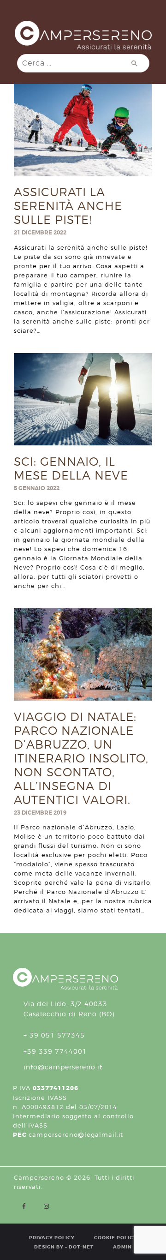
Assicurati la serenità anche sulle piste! (68, 206)
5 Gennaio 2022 (36, 488)
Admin (122, 1247)
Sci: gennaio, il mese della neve (71, 468)
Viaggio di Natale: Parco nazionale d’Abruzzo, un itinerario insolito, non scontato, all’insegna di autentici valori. (81, 758)
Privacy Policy (52, 1238)
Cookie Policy (115, 1238)
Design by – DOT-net (64, 1247)
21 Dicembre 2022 (40, 232)
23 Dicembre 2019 (40, 812)
